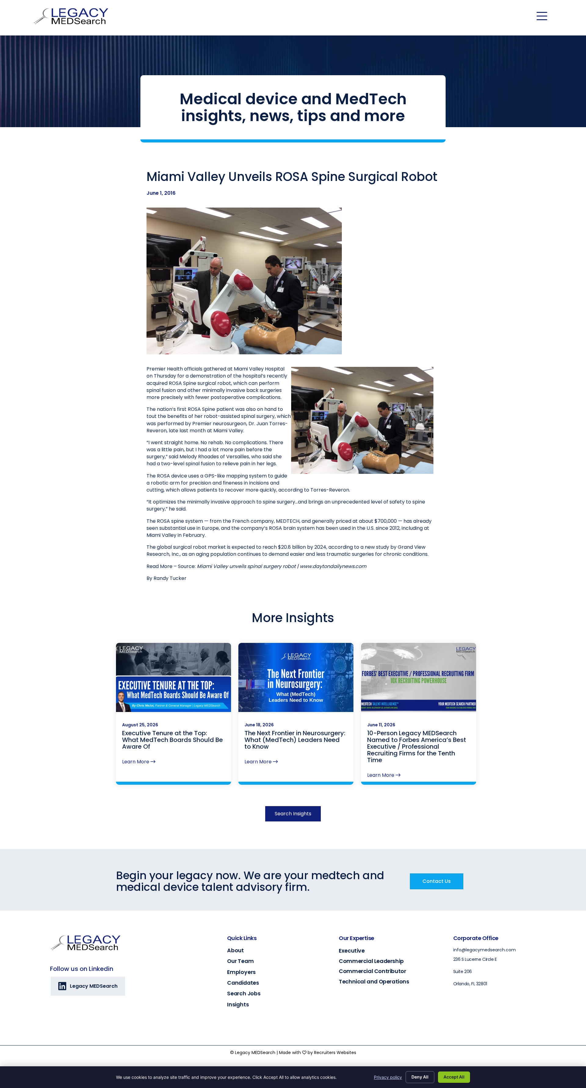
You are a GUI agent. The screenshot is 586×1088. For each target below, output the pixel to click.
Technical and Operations (374, 981)
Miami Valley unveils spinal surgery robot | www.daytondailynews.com (281, 566)
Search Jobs (244, 993)
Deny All (420, 1076)
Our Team (240, 961)
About (235, 950)
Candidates (243, 983)
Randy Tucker (170, 578)
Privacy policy (388, 1077)
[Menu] (542, 16)
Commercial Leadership (371, 961)
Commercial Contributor (372, 971)
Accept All (454, 1076)
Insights (238, 1004)
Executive (351, 950)
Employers (241, 972)
